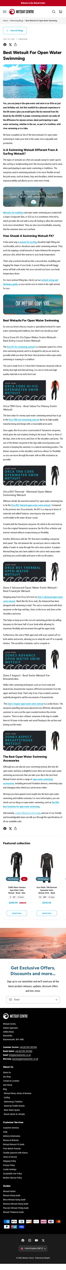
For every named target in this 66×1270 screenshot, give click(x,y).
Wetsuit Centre (28, 1258)
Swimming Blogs (16, 20)
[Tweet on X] (10, 44)
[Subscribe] (56, 999)
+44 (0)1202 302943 (28, 1047)
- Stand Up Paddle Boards (14, 1106)
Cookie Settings (9, 1169)
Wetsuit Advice (9, 1191)
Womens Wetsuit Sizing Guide (15, 1204)
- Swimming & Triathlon (12, 1101)
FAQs (5, 1132)
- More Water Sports (11, 1110)
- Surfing (6, 1097)
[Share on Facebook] (5, 44)
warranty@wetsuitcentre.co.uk (25, 1059)
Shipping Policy (9, 1161)
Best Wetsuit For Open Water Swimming (41, 20)
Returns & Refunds (11, 1140)
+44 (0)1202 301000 (23, 1051)
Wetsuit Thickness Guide (13, 1212)
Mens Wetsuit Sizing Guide (14, 1199)
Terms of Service (10, 1157)
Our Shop (7, 1076)
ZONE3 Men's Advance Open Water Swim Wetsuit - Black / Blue (16, 890)
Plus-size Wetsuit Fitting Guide (16, 1208)
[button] (4, 11)
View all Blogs (16, 30)
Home (5, 20)
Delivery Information (11, 1136)
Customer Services (11, 1127)
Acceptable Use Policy (12, 1173)
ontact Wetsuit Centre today (28, 813)
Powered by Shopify (42, 1258)
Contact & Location (11, 1081)
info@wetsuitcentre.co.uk (20, 1055)
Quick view (16, 913)
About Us (7, 1072)
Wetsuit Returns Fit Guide (13, 1144)
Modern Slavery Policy (12, 1177)
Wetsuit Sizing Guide (11, 1195)
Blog (5, 1089)
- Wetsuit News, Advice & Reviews (17, 1093)
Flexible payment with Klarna (15, 1152)
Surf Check (7, 1085)
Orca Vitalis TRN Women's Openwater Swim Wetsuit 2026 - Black (47, 890)
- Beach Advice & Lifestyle (14, 1114)
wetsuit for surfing (28, 242)
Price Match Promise (12, 1148)
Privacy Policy (9, 1165)
